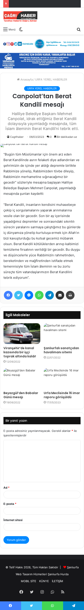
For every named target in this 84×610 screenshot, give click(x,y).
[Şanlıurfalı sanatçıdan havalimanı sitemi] (62, 333)
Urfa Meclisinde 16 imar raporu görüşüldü (62, 395)
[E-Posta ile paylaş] (60, 295)
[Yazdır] (70, 295)
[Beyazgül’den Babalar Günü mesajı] (21, 378)
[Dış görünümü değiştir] (21, 29)
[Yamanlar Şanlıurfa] (42, 60)
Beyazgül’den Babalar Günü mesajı (20, 395)
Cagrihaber (16, 136)
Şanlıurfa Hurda (58, 574)
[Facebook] (8, 295)
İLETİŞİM (57, 581)
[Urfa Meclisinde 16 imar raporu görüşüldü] (62, 378)
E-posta (9, 503)
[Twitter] (18, 295)
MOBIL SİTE (28, 581)
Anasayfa (26, 79)
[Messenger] (29, 295)
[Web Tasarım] (42, 43)
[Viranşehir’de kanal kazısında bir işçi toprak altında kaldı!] (21, 333)
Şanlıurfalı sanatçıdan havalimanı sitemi (61, 350)
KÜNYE (44, 581)
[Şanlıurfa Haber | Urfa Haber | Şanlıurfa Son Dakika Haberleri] (20, 16)
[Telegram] (49, 295)
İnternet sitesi (13, 520)
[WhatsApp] (39, 295)
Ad (6, 487)
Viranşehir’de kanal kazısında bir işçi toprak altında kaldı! (19, 352)
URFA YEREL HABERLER (51, 79)
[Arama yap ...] (78, 29)
